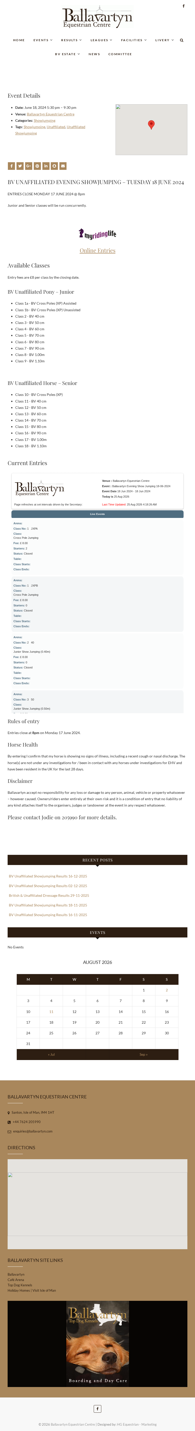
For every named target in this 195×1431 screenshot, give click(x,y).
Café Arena (16, 1280)
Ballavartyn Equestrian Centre (50, 114)
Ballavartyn (16, 1274)
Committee (120, 54)
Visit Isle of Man (44, 1290)
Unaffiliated (56, 127)
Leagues (99, 40)
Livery (162, 40)
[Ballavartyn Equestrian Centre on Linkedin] (46, 166)
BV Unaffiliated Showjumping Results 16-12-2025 (48, 876)
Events (41, 40)
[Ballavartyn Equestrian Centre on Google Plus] (28, 166)
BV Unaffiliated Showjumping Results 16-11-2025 (48, 915)
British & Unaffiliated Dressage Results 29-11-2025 (49, 895)
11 (51, 1011)
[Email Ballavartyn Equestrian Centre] (63, 166)
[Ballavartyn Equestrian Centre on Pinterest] (37, 166)
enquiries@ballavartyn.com (32, 1131)
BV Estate (65, 54)
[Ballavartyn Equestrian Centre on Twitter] (20, 166)
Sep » (144, 1054)
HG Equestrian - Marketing (137, 1424)
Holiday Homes (19, 1290)
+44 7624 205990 (26, 1122)
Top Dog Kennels (20, 1285)
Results (69, 40)
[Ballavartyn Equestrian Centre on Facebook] (11, 166)
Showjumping (44, 120)
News (94, 54)
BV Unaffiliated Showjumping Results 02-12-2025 (48, 886)
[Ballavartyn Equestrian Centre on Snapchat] (54, 166)
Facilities (132, 40)
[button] (151, 125)
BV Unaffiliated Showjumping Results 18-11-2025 (48, 905)
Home (19, 40)
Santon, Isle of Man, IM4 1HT (32, 1112)
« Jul (51, 1054)
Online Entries (98, 250)
